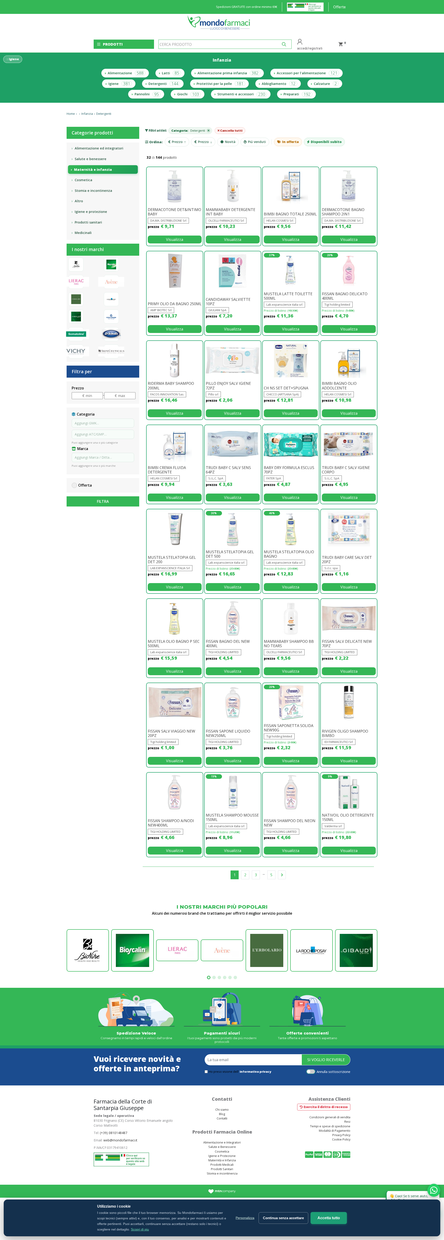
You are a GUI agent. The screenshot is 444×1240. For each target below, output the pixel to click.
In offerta (290, 142)
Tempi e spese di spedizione (330, 1126)
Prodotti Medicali (222, 1164)
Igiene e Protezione (222, 1156)
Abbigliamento (279, 83)
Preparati (297, 94)
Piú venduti (257, 142)
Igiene (119, 83)
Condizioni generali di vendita (329, 1117)
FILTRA (103, 501)
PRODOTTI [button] (113, 44)
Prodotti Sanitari (222, 1169)
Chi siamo (222, 1109)
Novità (230, 142)
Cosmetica (83, 180)
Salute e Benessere (222, 1147)
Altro (79, 201)
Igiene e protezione (91, 211)
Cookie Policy (341, 1139)
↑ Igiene (12, 59)
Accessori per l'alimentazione (307, 73)
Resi (347, 1121)
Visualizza (174, 239)
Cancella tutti (230, 130)
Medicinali (83, 232)
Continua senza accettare (283, 1218)
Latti (170, 73)
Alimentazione (126, 73)
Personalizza (245, 1218)
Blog (222, 1114)
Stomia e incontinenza (93, 190)
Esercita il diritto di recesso (326, 1107)
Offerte (339, 6)
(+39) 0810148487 (113, 1133)
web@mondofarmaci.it (120, 1140)
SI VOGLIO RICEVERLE (326, 1059)
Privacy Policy (341, 1135)
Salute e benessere (90, 159)
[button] (208, 977)
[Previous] (282, 874)
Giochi (188, 94)
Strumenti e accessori (241, 94)
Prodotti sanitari (88, 222)
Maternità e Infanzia (222, 1160)
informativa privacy (255, 1071)
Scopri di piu (140, 1229)
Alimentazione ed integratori (99, 148)
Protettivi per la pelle (220, 83)
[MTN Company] (222, 1191)
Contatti (222, 1118)
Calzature (325, 83)
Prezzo (179, 141)
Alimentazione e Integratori (222, 1142)
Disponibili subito (326, 142)
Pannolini (147, 94)
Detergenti (163, 83)
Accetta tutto (329, 1218)
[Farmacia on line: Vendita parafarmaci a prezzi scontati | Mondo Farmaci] (220, 25)
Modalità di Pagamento (334, 1130)
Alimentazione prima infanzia (228, 73)
